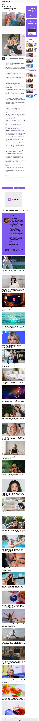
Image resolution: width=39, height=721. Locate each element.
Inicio (2, 4)
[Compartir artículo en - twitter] (23, 210)
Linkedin (10, 241)
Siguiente (19, 188)
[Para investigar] (34, 1)
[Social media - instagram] (34, 15)
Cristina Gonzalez (16, 10)
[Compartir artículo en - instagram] (25, 210)
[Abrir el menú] (36, 1)
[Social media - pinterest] (32, 15)
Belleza (5, 4)
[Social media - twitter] (28, 15)
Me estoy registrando (31, 34)
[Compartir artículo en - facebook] (21, 210)
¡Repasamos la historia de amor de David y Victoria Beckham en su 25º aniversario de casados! (14, 250)
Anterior (7, 188)
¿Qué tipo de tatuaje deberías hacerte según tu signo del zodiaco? (13, 247)
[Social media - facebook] (30, 15)
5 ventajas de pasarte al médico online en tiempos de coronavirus (14, 252)
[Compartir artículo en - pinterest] (27, 210)
